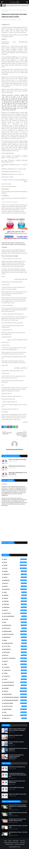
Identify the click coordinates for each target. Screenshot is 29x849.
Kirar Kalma (13, 637)
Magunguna (13, 649)
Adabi (13, 562)
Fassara (13, 598)
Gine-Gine (13, 604)
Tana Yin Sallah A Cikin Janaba (16, 787)
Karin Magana (13, 631)
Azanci (13, 577)
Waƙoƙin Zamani (13, 703)
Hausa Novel (13, 613)
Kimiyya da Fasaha (13, 634)
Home (3, 10)
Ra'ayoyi (13, 655)
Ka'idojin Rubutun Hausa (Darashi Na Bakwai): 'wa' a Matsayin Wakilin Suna (18, 806)
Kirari (13, 640)
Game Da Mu (15, 840)
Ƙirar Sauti (13, 718)
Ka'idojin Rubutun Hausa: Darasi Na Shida (18, 813)
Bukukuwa (13, 589)
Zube (13, 712)
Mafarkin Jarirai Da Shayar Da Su (17, 466)
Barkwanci (13, 580)
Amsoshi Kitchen (6, 19)
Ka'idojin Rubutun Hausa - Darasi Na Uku (18, 832)
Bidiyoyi (13, 583)
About (10, 840)
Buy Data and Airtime (19, 844)
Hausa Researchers (13, 616)
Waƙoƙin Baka (13, 694)
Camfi (13, 592)
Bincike (13, 586)
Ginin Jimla (13, 607)
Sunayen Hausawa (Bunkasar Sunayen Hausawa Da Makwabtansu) (16, 756)
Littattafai (13, 646)
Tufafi (13, 679)
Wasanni (13, 688)
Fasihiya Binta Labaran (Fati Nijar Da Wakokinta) (18, 749)
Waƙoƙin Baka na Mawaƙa (13, 700)
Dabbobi (13, 595)
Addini (6, 10)
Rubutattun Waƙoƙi (13, 658)
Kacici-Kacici (13, 628)
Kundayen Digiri (13, 643)
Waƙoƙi (13, 691)
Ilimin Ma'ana (13, 625)
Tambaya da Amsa (9, 844)
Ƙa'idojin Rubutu (13, 715)
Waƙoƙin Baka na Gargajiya (13, 697)
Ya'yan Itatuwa (13, 706)
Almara (13, 571)
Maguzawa (13, 652)
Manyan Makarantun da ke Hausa (11, 842)
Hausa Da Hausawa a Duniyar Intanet (16, 742)
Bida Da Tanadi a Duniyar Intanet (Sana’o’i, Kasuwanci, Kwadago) (17, 729)
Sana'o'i (13, 661)
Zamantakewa (13, 709)
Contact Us (22, 840)
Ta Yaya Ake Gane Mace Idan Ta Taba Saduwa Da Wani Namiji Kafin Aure (17, 775)
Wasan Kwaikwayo (13, 685)
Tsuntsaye (13, 676)
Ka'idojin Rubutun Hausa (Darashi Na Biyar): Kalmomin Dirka (17, 819)
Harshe (13, 610)
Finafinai (13, 601)
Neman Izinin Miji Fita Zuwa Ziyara (17, 459)
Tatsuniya (13, 667)
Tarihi (13, 664)
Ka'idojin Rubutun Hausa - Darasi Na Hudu (18, 826)
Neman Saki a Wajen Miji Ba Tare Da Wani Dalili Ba (18, 473)
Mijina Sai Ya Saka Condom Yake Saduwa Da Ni (17, 781)
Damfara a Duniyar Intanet (16, 735)
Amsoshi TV (13, 574)
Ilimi (13, 622)
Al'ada (13, 568)
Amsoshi (18, 846)
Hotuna (13, 619)
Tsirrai (13, 673)
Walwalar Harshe (13, 682)
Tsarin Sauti (13, 670)
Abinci (13, 559)
